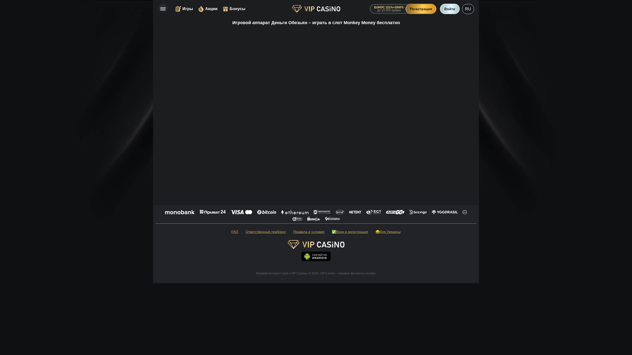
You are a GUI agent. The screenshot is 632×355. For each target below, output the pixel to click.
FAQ (234, 232)
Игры (187, 9)
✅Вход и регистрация (350, 232)
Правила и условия (308, 232)
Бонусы (237, 9)
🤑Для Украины (388, 232)
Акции (211, 9)
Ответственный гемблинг (266, 232)
